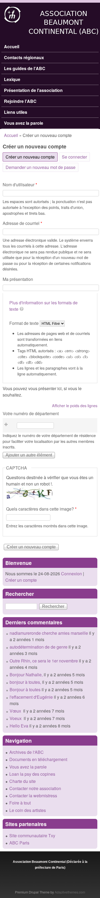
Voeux (16, 718)
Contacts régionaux (24, 57)
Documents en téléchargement (38, 759)
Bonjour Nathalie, (26, 675)
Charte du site (22, 781)
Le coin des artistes (27, 810)
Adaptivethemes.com (70, 892)
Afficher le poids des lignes (74, 405)
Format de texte (24, 323)
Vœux (16, 711)
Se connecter (74, 157)
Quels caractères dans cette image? (41, 509)
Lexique (12, 79)
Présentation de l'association (33, 90)
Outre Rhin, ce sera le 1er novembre (44, 661)
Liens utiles (15, 112)
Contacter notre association (35, 788)
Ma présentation (18, 279)
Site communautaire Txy (32, 835)
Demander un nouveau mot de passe (40, 167)
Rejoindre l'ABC (20, 101)
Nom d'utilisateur (20, 184)
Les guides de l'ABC (24, 68)
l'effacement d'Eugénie (31, 697)
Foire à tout (20, 803)
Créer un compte (21, 580)
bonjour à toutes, (25, 682)
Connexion (71, 574)
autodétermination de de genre (38, 647)
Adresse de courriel (22, 223)
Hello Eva (19, 726)
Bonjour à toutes (25, 689)
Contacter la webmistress (33, 795)
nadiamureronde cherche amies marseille (49, 633)
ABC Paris (19, 843)
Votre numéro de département (31, 413)
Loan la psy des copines (32, 774)
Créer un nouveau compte (32, 157)
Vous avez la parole (23, 123)
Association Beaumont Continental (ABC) (64, 22)
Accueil (11, 46)
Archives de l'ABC (26, 752)
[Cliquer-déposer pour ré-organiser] (8, 425)
